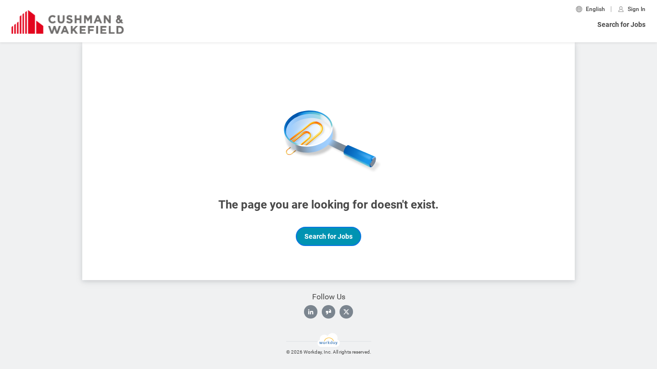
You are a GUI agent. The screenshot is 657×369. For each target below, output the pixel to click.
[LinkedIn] (310, 312)
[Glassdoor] (328, 312)
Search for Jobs (621, 24)
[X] (346, 312)
